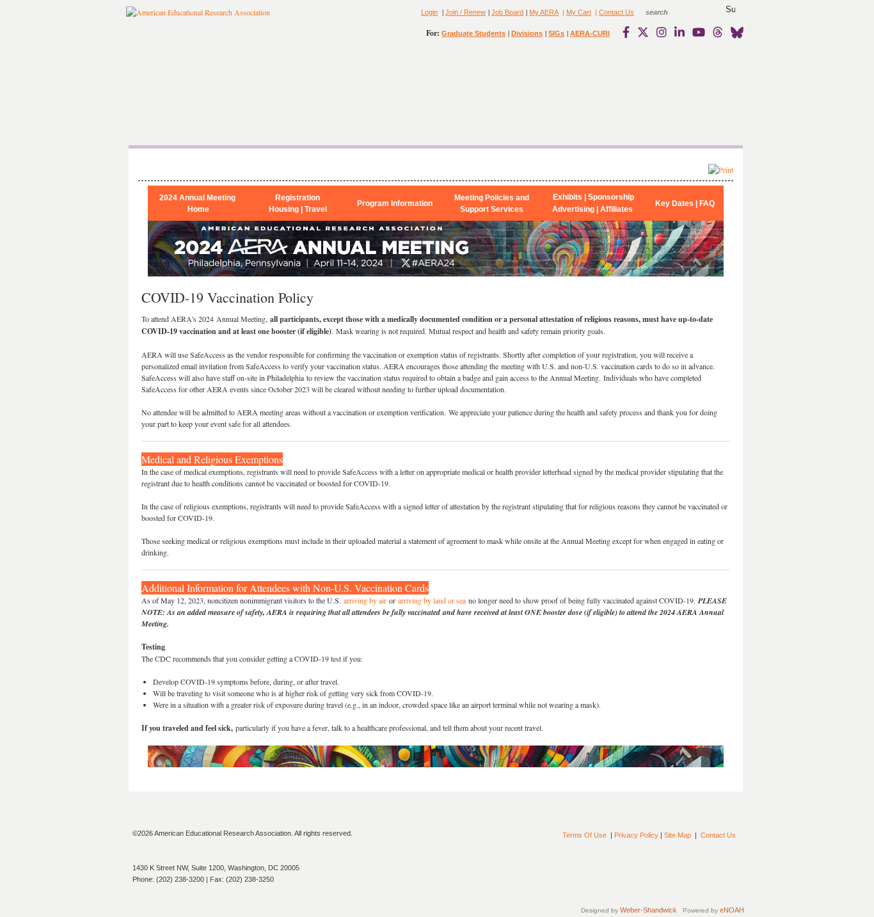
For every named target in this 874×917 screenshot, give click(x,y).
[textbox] (668, 12)
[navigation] (163, 89)
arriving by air (365, 600)
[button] (730, 9)
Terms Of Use (584, 835)
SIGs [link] (556, 33)
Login (429, 12)
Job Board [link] (507, 12)
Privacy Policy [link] (636, 835)
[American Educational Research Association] (198, 17)
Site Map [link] (677, 835)
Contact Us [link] (616, 12)
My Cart (578, 12)
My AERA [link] (544, 12)
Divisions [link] (527, 33)
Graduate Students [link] (473, 33)
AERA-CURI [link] (590, 33)
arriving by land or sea (432, 600)
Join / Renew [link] (465, 12)
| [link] (562, 12)
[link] (629, 32)
